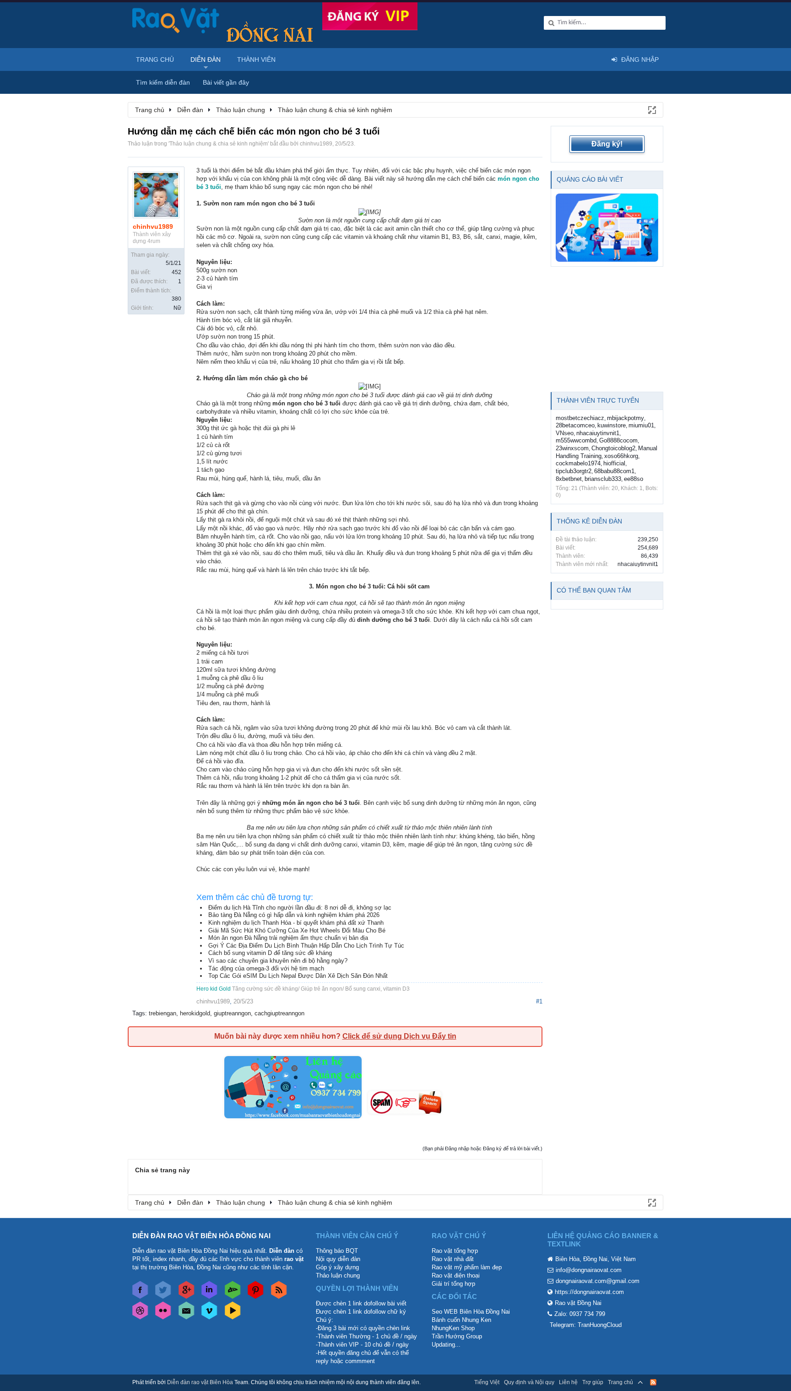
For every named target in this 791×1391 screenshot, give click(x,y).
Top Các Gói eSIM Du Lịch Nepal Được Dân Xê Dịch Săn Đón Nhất (298, 975)
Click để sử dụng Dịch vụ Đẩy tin (399, 1036)
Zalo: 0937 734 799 (579, 1313)
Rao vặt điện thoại (456, 1275)
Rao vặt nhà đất (453, 1259)
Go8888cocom (618, 440)
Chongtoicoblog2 (613, 448)
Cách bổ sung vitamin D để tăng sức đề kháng (270, 952)
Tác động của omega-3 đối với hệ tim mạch (266, 968)
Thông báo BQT (337, 1250)
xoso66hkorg (621, 456)
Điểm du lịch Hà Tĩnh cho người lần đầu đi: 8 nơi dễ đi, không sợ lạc (299, 907)
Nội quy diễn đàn (338, 1259)
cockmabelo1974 (578, 463)
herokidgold (195, 1013)
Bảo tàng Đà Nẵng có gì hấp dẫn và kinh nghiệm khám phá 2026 (293, 914)
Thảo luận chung (338, 1275)
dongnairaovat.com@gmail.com (597, 1281)
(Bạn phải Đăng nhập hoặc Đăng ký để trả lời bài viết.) (482, 1148)
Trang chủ (155, 59)
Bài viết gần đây (226, 82)
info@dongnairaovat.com (589, 1270)
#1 (539, 1001)
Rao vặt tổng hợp (455, 1250)
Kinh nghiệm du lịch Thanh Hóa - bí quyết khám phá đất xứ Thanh (296, 922)
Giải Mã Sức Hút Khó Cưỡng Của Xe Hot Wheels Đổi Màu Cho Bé (296, 930)
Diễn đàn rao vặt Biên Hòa (200, 1382)
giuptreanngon (232, 1013)
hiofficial (614, 463)
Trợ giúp (592, 1382)
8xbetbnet (569, 478)
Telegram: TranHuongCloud (586, 1324)
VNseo (565, 433)
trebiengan (162, 1013)
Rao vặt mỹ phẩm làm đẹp (467, 1267)
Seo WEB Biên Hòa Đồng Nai (471, 1311)
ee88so (633, 478)
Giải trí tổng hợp (453, 1283)
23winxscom (572, 448)
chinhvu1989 (316, 143)
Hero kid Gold (213, 989)
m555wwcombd (576, 440)
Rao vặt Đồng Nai (578, 1302)
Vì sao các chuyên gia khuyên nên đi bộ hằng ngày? (277, 960)
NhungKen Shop (453, 1328)
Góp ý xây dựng (337, 1267)
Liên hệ (568, 1382)
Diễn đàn (205, 59)
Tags (138, 1013)
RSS (653, 1382)
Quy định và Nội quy (529, 1382)
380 (176, 299)
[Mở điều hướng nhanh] (651, 109)
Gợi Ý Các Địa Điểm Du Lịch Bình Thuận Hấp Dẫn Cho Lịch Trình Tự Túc (306, 945)
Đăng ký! (607, 144)
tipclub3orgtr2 (573, 471)
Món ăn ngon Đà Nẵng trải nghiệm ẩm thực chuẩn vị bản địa (288, 937)
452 (176, 272)
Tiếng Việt (486, 1382)
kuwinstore (611, 425)
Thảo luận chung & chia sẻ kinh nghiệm (218, 143)
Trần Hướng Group (457, 1336)
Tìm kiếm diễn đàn (163, 82)
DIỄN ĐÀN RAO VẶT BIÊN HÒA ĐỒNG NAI (201, 1236)
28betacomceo (575, 425)
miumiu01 (641, 425)
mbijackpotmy (625, 418)
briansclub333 (603, 478)
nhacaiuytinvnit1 (597, 433)
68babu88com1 (614, 471)
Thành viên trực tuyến (598, 400)
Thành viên (256, 59)
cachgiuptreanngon (279, 1013)
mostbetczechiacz (580, 418)
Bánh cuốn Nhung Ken (461, 1319)
